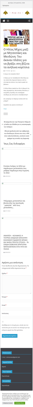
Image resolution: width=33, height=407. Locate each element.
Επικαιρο (6, 45)
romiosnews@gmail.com (13, 357)
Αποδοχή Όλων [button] (19, 403)
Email (4, 305)
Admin (13, 71)
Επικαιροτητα (13, 45)
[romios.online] (4, 21)
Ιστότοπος (5, 313)
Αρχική (4, 366)
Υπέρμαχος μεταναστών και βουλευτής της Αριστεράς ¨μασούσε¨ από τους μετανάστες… (14, 204)
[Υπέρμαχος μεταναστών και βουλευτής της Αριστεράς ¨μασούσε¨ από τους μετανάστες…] (16, 184)
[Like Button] (6, 114)
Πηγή (5, 109)
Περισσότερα (5, 376)
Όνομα (4, 297)
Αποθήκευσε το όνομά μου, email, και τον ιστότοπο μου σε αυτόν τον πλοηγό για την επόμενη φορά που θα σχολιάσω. (16, 327)
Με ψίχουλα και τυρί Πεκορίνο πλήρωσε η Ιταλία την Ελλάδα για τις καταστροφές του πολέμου (17, 124)
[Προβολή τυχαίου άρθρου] (29, 21)
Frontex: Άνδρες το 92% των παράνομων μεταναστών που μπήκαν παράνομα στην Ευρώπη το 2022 (16, 169)
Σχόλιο (4, 273)
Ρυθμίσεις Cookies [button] (7, 403)
